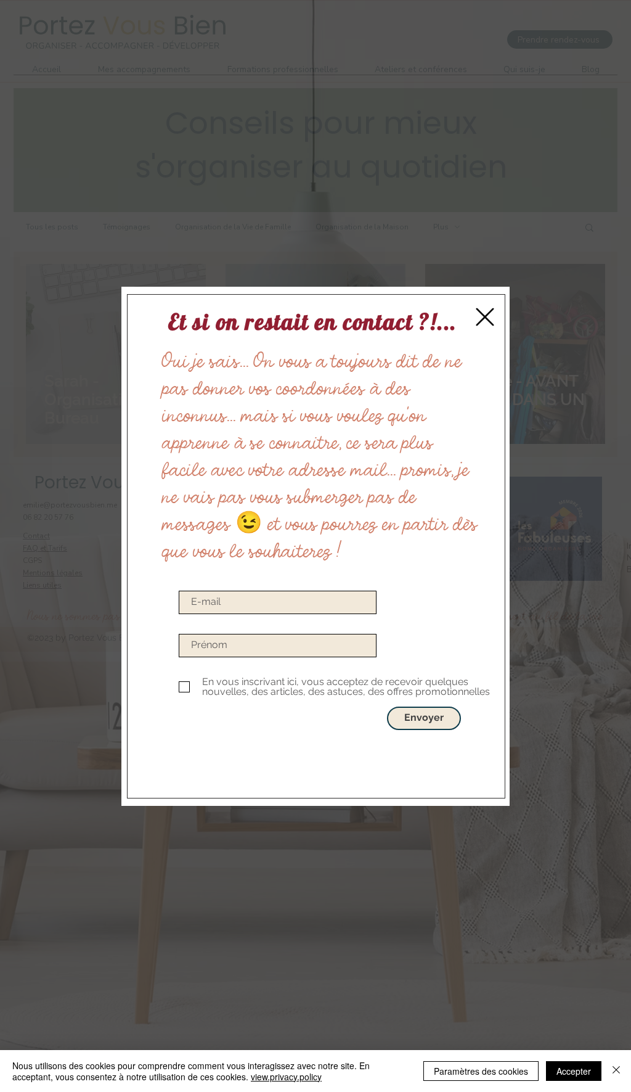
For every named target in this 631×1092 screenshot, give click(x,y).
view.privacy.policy (286, 1076)
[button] (485, 317)
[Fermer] (616, 1071)
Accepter (573, 1071)
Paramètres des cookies (481, 1071)
